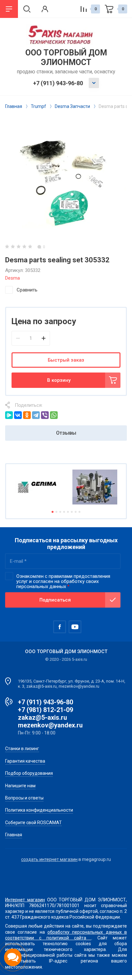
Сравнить (27, 290)
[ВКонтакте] (18, 415)
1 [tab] (53, 512)
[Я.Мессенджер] (9, 415)
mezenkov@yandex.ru (50, 725)
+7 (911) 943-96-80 (58, 83)
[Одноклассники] (27, 415)
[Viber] (45, 415)
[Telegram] (36, 415)
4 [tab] (64, 512)
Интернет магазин (25, 899)
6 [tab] (72, 512)
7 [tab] (76, 512)
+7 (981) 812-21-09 (45, 710)
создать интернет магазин (49, 859)
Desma (12, 278)
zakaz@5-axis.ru (42, 717)
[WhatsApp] (54, 415)
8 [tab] (79, 512)
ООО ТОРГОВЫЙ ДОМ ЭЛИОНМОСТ (66, 57)
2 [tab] (56, 512)
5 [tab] (68, 512)
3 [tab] (60, 512)
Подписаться (55, 600)
